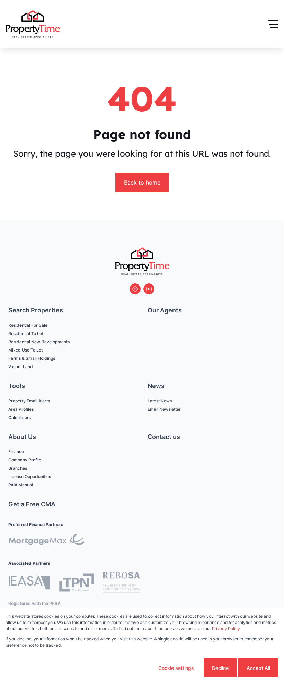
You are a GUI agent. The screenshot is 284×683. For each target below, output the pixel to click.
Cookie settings (176, 668)
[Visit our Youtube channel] (148, 288)
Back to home (142, 182)
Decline (220, 668)
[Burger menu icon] (272, 24)
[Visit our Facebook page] (135, 288)
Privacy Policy (226, 628)
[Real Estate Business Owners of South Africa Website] (121, 583)
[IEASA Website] (29, 584)
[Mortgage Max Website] (46, 540)
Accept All (258, 668)
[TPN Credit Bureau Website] (76, 583)
